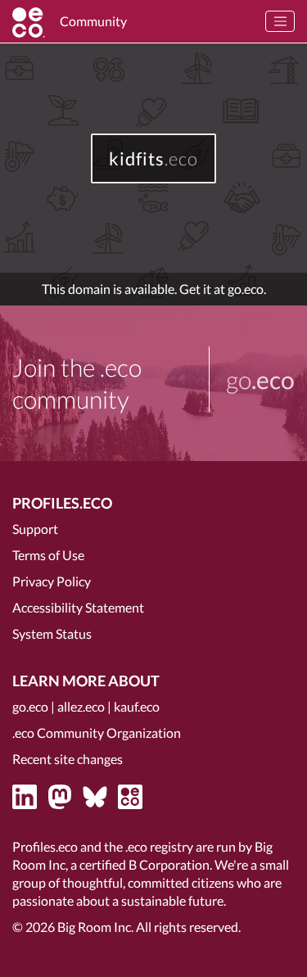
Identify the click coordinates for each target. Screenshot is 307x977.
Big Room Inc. (95, 926)
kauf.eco (137, 706)
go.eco (30, 706)
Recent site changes (67, 759)
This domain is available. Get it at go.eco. (154, 288)
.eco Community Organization (96, 732)
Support (35, 528)
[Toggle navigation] (280, 21)
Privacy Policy (51, 581)
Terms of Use (48, 555)
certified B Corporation (144, 864)
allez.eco (81, 706)
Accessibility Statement (78, 607)
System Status (52, 633)
